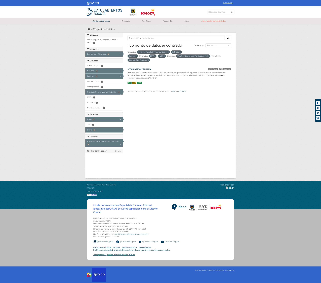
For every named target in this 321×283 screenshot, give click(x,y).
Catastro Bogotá (172, 242)
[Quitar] (168, 52)
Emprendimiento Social (139, 69)
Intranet (116, 247)
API (173, 91)
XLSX (139, 83)
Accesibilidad (145, 247)
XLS (129, 83)
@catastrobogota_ (105, 242)
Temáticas (146, 21)
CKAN (227, 187)
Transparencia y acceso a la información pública (114, 255)
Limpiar (118, 151)
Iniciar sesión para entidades (213, 21)
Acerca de (167, 21)
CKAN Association (95, 191)
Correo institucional (102, 247)
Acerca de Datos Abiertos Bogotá (101, 185)
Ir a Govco (227, 3)
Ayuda (186, 21)
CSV (134, 83)
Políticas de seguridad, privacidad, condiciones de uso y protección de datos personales (131, 250)
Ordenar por (199, 45)
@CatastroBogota (128, 242)
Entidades (126, 21)
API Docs (181, 91)
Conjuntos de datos (101, 21)
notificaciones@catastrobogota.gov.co (132, 234)
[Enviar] (231, 12)
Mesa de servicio (129, 247)
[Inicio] (89, 29)
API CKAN (91, 188)
